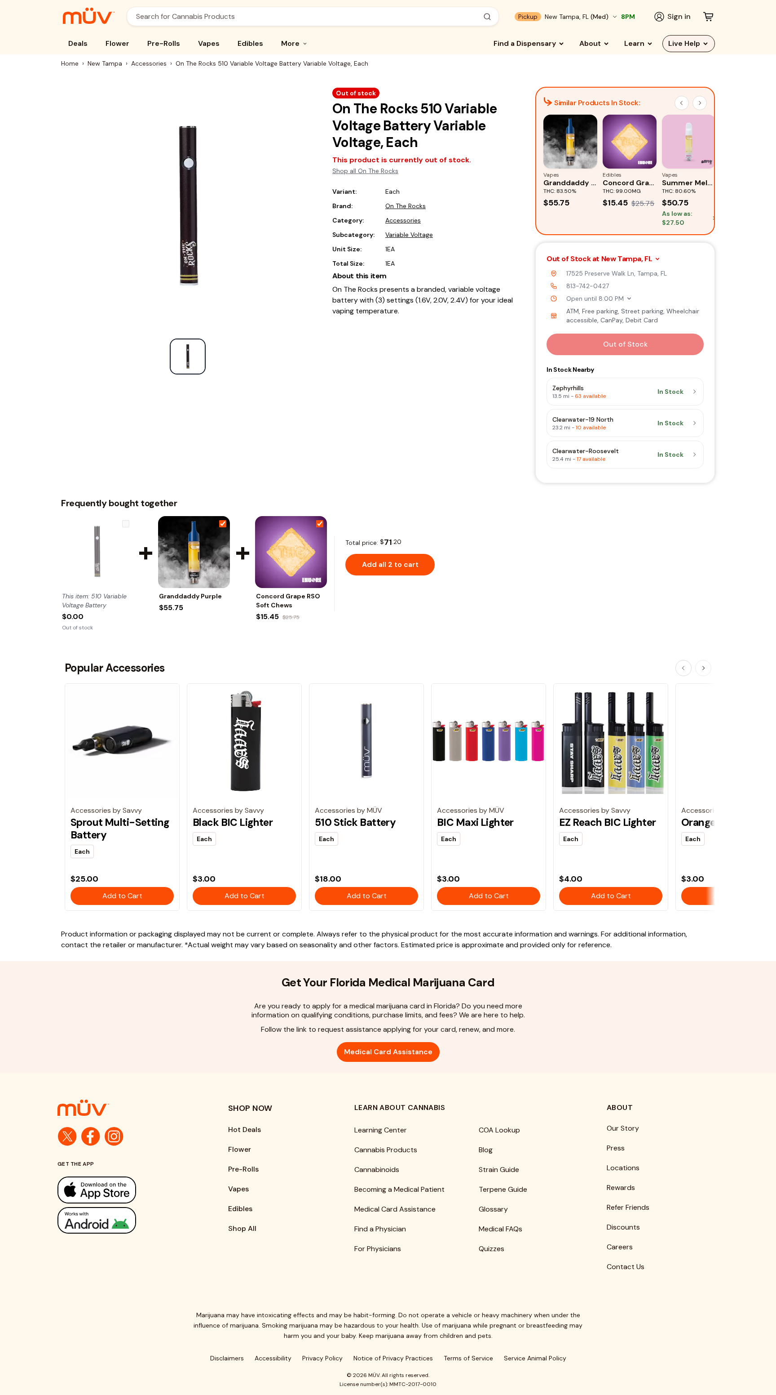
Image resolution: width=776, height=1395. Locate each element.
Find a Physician (380, 1229)
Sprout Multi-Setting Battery (120, 829)
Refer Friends (628, 1207)
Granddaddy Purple (190, 596)
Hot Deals (244, 1129)
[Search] (487, 17)
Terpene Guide (503, 1189)
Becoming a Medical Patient (399, 1189)
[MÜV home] (88, 16)
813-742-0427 (587, 286)
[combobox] (308, 16)
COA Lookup (499, 1130)
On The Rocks (405, 206)
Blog (486, 1149)
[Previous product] (683, 668)
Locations (623, 1167)
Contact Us (625, 1266)
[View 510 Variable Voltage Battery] (97, 552)
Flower (117, 43)
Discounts (623, 1227)
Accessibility (273, 1358)
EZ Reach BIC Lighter (607, 822)
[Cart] (708, 16)
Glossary (493, 1209)
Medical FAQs (500, 1229)
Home (70, 63)
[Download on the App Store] (124, 1190)
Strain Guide (499, 1169)
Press (616, 1148)
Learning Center (380, 1130)
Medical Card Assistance (388, 1051)
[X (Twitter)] (67, 1136)
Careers (620, 1247)
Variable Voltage (409, 235)
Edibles (250, 43)
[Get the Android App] (124, 1220)
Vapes (209, 43)
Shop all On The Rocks (365, 171)
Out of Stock (625, 344)
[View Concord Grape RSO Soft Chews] (291, 552)
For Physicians (377, 1248)
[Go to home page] (124, 1108)
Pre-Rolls (163, 43)
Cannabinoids (376, 1169)
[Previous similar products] (682, 103)
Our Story (623, 1128)
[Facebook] (91, 1136)
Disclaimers (227, 1358)
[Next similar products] (699, 103)
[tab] (188, 356)
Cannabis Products (385, 1149)
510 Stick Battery (355, 822)
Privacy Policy (322, 1358)
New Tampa (105, 63)
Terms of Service (468, 1358)
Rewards (621, 1187)
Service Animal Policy (535, 1358)
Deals (78, 43)
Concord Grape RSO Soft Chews (288, 600)
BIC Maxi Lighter (475, 822)
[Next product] (703, 668)
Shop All (242, 1228)
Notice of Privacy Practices (393, 1358)
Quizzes (491, 1248)
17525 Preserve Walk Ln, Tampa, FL (616, 273)
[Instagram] (114, 1136)
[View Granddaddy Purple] (194, 552)
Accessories (149, 63)
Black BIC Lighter (233, 822)
